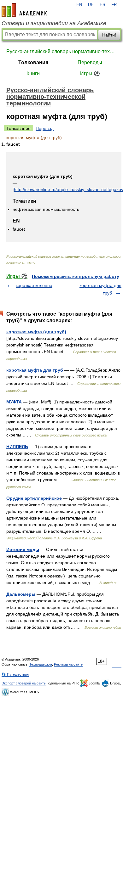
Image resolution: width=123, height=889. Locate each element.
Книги (33, 73)
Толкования (33, 62)
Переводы (90, 62)
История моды (22, 549)
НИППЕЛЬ (17, 446)
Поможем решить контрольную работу (75, 276)
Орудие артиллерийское (34, 498)
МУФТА (14, 401)
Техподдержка (40, 664)
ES (102, 5)
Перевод (45, 128)
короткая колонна (34, 285)
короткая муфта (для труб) (36, 331)
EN (79, 5)
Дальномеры (20, 594)
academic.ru (24, 10)
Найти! (109, 34)
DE (91, 5)
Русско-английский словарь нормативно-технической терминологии (61, 51)
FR (114, 5)
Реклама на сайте (68, 664)
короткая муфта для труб (34, 370)
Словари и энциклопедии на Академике (54, 23)
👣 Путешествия (15, 674)
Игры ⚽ (90, 73)
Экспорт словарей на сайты (24, 683)
